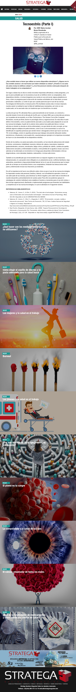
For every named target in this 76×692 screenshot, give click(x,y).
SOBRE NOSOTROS (56, 684)
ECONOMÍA (43, 9)
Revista (46, 684)
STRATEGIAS (14, 9)
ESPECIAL (20, 9)
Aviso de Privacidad (14, 684)
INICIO (16, 14)
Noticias (39, 684)
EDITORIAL (7, 9)
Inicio (33, 684)
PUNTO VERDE (56, 9)
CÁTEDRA (49, 9)
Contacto (26, 684)
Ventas (65, 684)
